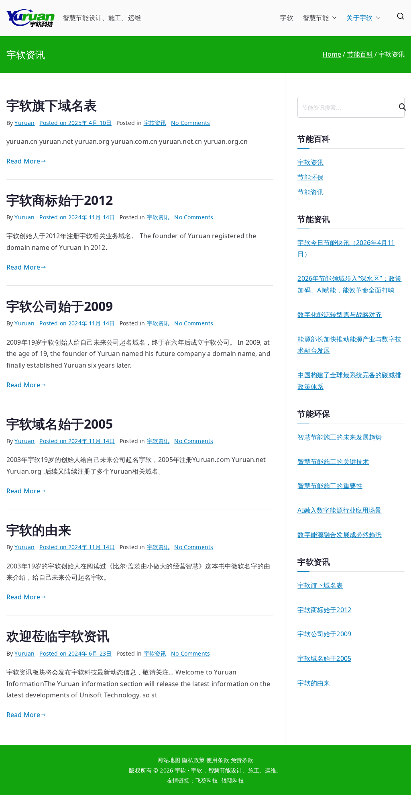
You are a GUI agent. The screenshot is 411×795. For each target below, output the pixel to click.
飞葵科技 (206, 780)
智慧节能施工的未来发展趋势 (339, 437)
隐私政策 (193, 760)
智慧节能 (316, 17)
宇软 (286, 17)
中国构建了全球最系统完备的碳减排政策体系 (349, 380)
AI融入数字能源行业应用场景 (339, 510)
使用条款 (217, 760)
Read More (23, 161)
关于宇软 (359, 17)
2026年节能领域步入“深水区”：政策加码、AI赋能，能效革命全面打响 (349, 284)
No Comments (190, 123)
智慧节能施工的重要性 (329, 485)
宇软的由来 (38, 529)
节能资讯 (310, 192)
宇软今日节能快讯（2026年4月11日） (346, 248)
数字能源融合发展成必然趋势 (339, 534)
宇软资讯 (155, 123)
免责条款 (242, 760)
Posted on (75, 123)
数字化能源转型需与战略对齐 (339, 314)
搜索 (399, 107)
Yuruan (24, 123)
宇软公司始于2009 (59, 306)
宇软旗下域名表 (51, 105)
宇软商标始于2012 (59, 199)
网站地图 (168, 760)
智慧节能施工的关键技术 (333, 461)
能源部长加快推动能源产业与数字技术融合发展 (349, 345)
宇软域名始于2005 (59, 423)
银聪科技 (233, 780)
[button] (333, 18)
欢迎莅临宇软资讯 (58, 635)
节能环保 (310, 177)
